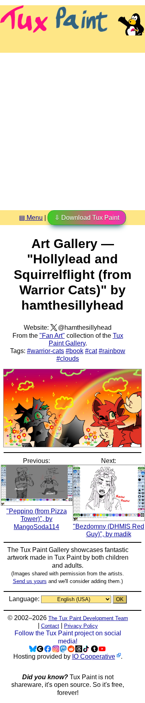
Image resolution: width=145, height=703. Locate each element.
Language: (25, 598)
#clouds (67, 358)
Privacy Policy (81, 626)
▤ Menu (31, 217)
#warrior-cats (45, 350)
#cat (91, 350)
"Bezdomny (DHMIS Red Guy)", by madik (108, 530)
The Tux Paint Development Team (88, 618)
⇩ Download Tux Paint (86, 217)
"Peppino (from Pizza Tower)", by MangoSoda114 (36, 519)
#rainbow (112, 350)
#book (74, 350)
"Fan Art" (52, 335)
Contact (50, 626)
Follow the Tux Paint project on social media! (67, 637)
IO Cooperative (93, 656)
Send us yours (30, 581)
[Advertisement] (72, 128)
